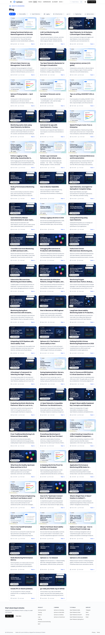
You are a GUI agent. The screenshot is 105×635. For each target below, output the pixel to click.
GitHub (87, 614)
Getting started (42, 610)
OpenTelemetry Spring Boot (77, 619)
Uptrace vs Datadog (59, 610)
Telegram (88, 610)
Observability (23, 14)
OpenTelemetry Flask (75, 612)
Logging (48, 14)
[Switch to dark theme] (85, 1)
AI (69, 14)
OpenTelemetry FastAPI (76, 614)
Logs (39, 617)
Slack (87, 612)
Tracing (40, 612)
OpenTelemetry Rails (75, 610)
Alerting (40, 619)
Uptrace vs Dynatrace (59, 617)
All (13, 14)
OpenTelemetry (36, 14)
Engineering (78, 14)
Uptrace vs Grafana (58, 614)
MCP (39, 624)
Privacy (93, 632)
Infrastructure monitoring (44, 621)
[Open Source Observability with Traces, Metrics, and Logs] (18, 2)
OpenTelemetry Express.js (76, 617)
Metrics (40, 614)
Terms (98, 632)
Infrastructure (59, 14)
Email (87, 617)
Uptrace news (91, 14)
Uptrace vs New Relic (59, 612)
